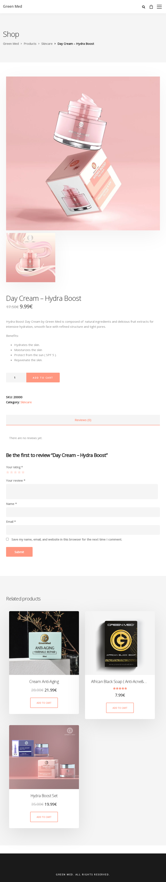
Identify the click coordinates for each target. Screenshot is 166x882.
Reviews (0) (83, 420)
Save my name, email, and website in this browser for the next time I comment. (67, 539)
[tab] (83, 420)
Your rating (14, 467)
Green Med (12, 6)
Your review (15, 480)
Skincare (26, 402)
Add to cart (43, 377)
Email (11, 521)
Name (11, 504)
